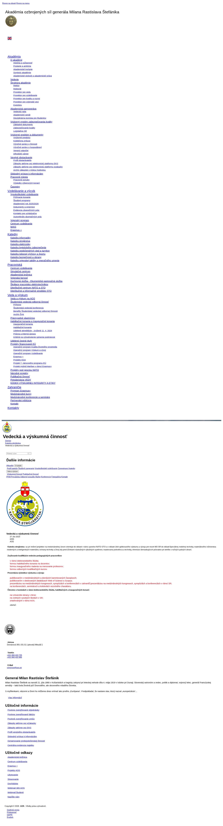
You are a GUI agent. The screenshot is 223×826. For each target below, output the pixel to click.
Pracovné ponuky (21, 180)
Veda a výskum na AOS (22, 298)
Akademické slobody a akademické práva (32, 76)
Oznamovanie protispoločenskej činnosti (26, 741)
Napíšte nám (13, 797)
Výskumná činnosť (14, 474)
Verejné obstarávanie (21, 157)
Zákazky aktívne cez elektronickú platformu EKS (35, 163)
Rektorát (17, 89)
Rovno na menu (23, 3)
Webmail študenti (16, 792)
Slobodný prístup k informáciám (26, 173)
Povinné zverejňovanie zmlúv (21, 719)
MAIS (13, 227)
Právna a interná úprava (24, 334)
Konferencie (46, 477)
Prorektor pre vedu (22, 92)
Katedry (13, 234)
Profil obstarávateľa (22, 160)
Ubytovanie (13, 775)
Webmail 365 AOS (16, 788)
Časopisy (15, 186)
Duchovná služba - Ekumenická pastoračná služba (36, 281)
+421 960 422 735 (14, 655)
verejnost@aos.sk (14, 668)
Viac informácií (15, 698)
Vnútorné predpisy (21, 137)
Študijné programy (21, 200)
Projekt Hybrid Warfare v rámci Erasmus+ (32, 366)
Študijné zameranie (26, 468)
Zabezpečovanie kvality (24, 128)
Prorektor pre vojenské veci (26, 102)
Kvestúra (17, 105)
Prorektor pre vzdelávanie (25, 95)
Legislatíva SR (20, 131)
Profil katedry (12, 468)
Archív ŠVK (18, 314)
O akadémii (16, 60)
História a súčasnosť (22, 63)
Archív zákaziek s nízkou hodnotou (29, 170)
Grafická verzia (13, 810)
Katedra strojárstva (20, 241)
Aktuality (9, 466)
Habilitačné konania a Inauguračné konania (32, 321)
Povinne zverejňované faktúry (21, 714)
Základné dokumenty (23, 124)
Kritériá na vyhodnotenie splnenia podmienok (34, 337)
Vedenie (14, 79)
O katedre (18, 466)
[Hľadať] (29, 453)
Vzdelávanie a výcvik (21, 190)
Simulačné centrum (20, 271)
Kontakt (14, 403)
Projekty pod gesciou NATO (24, 370)
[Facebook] (7, 30)
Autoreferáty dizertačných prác (27, 217)
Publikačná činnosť (20, 376)
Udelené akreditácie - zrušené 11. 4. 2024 (32, 331)
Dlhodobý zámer (21, 154)
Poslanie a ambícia (22, 66)
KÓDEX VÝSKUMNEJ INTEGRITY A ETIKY (32, 383)
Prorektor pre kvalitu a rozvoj (26, 98)
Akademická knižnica (21, 274)
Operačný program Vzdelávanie (28, 353)
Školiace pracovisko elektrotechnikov (29, 284)
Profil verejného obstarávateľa (21, 732)
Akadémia (14, 56)
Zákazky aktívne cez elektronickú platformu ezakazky (38, 167)
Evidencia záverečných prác (26, 210)
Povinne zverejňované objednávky (23, 710)
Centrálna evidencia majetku (21, 745)
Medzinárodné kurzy (20, 394)
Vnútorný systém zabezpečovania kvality (31, 121)
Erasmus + (16, 230)
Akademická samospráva (23, 108)
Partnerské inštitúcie (20, 400)
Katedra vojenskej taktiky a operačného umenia (34, 260)
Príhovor (17, 305)
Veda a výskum (18, 295)
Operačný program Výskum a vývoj (29, 350)
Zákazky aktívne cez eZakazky (22, 723)
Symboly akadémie (22, 72)
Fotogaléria (56, 477)
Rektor (16, 85)
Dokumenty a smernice (24, 207)
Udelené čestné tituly (21, 340)
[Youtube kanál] (7, 35)
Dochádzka (13, 783)
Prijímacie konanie (21, 197)
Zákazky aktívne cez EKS (19, 728)
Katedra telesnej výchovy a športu (27, 254)
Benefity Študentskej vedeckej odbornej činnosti (35, 311)
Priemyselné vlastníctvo (22, 318)
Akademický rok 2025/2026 (26, 204)
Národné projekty (19, 373)
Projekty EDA (19, 360)
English (10, 817)
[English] (113, 38)
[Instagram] (7, 33)
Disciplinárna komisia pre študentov (29, 118)
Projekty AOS (14, 770)
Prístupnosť (11, 812)
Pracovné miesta (19, 177)
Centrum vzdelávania (21, 223)
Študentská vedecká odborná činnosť (29, 302)
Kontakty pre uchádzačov (25, 213)
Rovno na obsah (9, 3)
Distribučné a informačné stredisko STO (31, 291)
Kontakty (13, 407)
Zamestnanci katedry (66, 468)
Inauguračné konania (23, 324)
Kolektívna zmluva (21, 141)
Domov (8, 441)
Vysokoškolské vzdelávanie (24, 194)
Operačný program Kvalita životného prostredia (35, 347)
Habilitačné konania (22, 327)
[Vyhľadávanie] (7, 414)
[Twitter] (10, 609)
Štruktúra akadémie (20, 82)
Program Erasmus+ (20, 390)
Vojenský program (19, 220)
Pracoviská (15, 264)
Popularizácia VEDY (20, 379)
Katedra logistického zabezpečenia (28, 247)
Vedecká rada (19, 111)
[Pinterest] (10, 612)
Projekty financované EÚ (23, 344)
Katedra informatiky (20, 237)
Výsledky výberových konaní (26, 183)
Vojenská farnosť (19, 278)
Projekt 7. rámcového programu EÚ (29, 363)
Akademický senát (21, 115)
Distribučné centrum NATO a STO (28, 287)
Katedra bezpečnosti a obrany (25, 257)
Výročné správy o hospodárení (27, 147)
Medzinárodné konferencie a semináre (30, 397)
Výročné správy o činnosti (25, 144)
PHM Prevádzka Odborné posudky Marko (23, 477)
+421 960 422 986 (14, 657)
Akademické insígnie (23, 69)
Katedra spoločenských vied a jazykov (30, 250)
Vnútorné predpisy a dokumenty (26, 134)
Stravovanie (13, 779)
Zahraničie (14, 387)
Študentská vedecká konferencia (28, 308)
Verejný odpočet (20, 150)
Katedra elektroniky (20, 244)
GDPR (9, 815)
